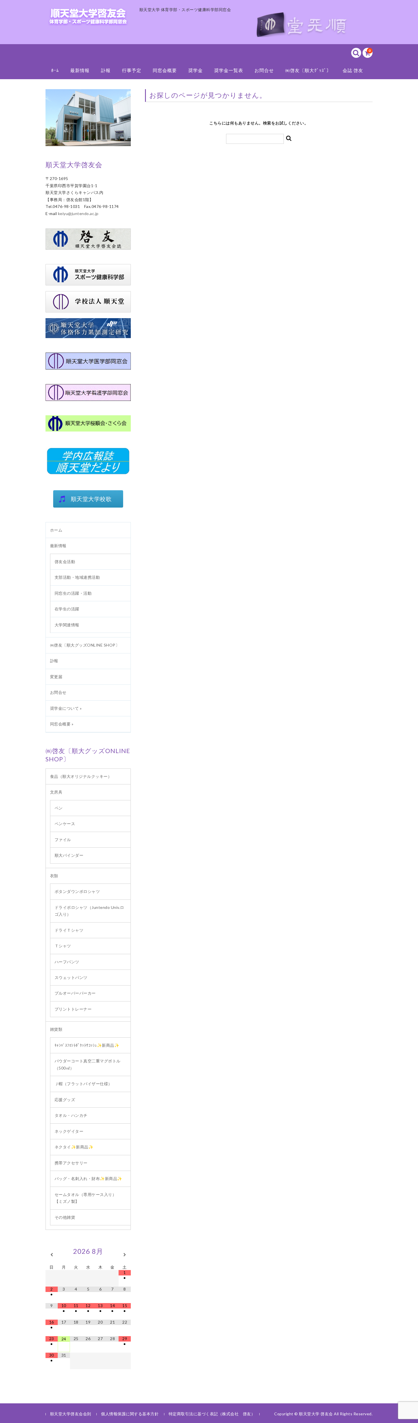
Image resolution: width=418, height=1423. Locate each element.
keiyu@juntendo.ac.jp (78, 213)
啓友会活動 (65, 561)
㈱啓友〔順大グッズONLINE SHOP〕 (85, 645)
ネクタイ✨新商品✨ (74, 1146)
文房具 (56, 792)
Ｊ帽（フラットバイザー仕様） (86, 1083)
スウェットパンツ (71, 977)
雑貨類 (56, 1029)
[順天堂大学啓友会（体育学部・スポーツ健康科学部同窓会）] (88, 18)
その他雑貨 (65, 1217)
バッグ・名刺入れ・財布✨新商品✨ (91, 1178)
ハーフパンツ (67, 961)
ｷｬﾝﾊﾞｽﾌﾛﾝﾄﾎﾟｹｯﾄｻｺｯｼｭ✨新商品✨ (87, 1045)
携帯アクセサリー (71, 1162)
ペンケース (65, 823)
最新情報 (80, 70)
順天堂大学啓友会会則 (70, 1413)
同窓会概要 (165, 70)
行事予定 (131, 70)
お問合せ (264, 70)
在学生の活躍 (67, 608)
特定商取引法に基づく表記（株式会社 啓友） (212, 1413)
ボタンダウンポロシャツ (77, 891)
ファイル (63, 839)
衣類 (54, 875)
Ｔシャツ (63, 945)
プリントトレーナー (73, 1009)
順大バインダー (69, 855)
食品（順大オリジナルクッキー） (81, 776)
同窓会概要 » (62, 723)
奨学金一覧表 (228, 70)
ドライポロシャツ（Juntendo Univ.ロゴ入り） (89, 911)
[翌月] (125, 1254)
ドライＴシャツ (69, 930)
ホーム (56, 530)
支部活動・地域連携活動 (77, 577)
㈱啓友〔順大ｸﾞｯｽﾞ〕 (308, 70)
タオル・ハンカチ (71, 1115)
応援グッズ (65, 1099)
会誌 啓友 (353, 70)
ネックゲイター (69, 1131)
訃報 (106, 70)
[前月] (51, 1254)
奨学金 (195, 70)
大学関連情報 (67, 624)
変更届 (56, 676)
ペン (59, 807)
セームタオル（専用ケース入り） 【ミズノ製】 (90, 1198)
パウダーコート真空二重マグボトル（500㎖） (88, 1064)
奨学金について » (66, 708)
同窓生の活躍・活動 (73, 593)
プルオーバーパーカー (79, 993)
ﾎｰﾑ (55, 70)
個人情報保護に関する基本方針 (130, 1413)
